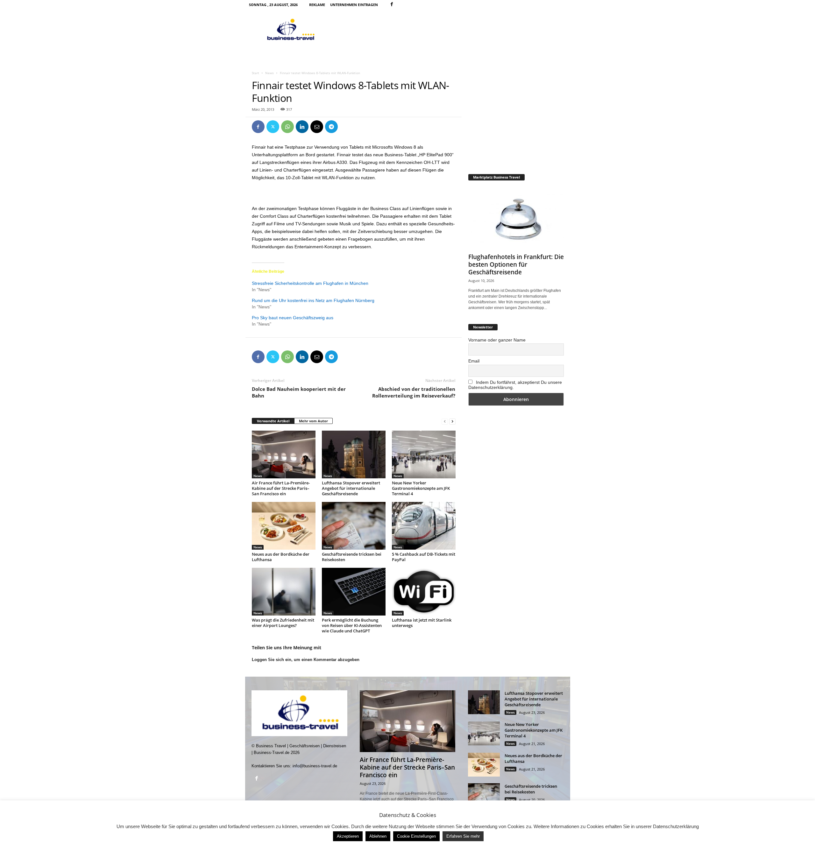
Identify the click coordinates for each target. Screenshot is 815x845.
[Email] (316, 126)
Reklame (317, 4)
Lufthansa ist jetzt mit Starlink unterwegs (421, 622)
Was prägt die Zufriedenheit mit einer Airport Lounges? (283, 622)
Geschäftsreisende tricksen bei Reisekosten (351, 556)
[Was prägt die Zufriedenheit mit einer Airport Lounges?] (283, 592)
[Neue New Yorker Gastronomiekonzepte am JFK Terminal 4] (424, 454)
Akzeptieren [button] (348, 836)
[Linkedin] (302, 126)
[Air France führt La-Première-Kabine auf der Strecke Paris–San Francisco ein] (283, 454)
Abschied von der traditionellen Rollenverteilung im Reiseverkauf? (413, 392)
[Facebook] (392, 4)
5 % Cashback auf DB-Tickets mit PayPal (423, 556)
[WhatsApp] (287, 126)
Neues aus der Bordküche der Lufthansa (280, 556)
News (269, 73)
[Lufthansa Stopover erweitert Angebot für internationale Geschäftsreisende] (354, 454)
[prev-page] (445, 421)
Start (255, 73)
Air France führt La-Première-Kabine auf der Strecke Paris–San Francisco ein (281, 488)
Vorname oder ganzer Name (497, 339)
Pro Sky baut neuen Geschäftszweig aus (292, 317)
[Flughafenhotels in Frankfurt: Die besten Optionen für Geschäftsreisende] (516, 218)
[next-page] (452, 421)
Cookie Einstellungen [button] (416, 836)
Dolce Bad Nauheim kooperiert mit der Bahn (299, 392)
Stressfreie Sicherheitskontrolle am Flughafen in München (310, 283)
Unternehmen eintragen (354, 4)
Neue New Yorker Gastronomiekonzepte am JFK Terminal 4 (421, 488)
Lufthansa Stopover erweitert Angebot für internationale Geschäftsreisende (351, 488)
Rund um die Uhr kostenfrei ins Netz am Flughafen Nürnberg (313, 300)
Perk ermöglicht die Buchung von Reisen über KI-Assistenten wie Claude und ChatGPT (352, 625)
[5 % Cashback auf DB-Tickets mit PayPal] (424, 526)
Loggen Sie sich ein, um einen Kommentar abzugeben (305, 659)
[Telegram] (331, 126)
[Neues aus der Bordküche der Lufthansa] (283, 526)
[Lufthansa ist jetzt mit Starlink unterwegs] (424, 592)
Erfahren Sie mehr (463, 836)
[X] (272, 126)
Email (473, 360)
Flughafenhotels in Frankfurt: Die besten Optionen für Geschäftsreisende (516, 264)
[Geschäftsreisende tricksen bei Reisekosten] (354, 526)
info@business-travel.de (315, 766)
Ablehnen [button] (377, 836)
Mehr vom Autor (313, 421)
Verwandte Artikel (273, 421)
